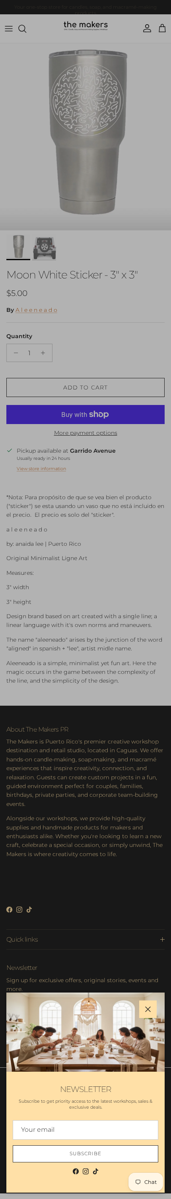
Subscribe (85, 1153)
